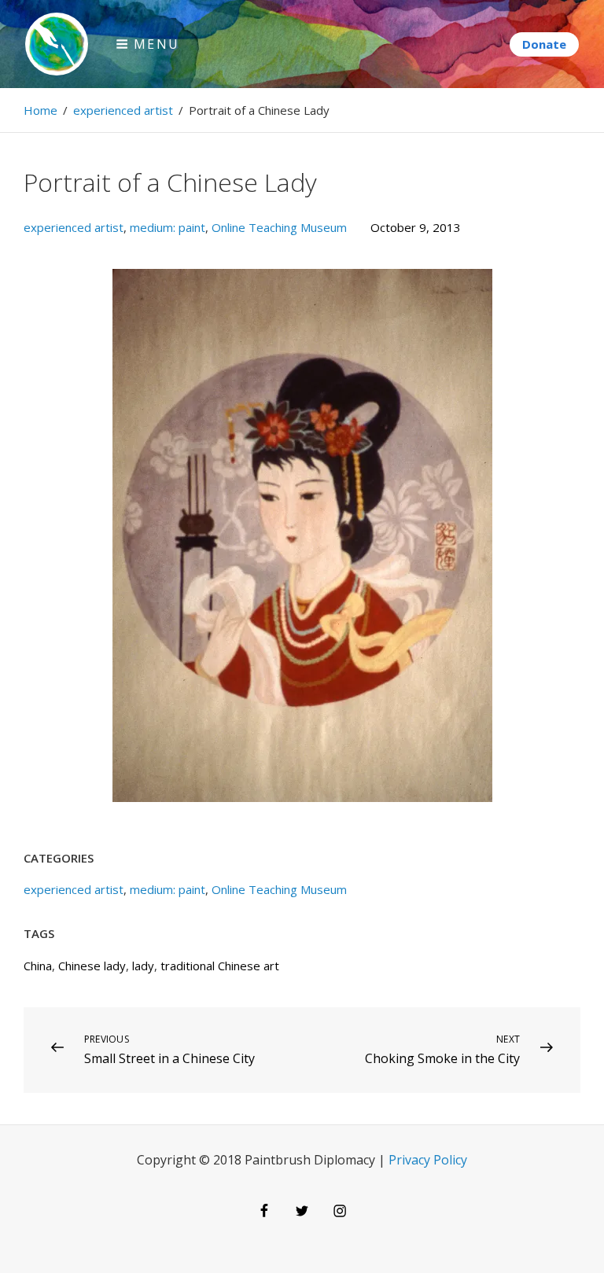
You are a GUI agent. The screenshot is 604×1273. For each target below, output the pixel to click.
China (38, 965)
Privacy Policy (428, 1159)
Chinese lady (92, 965)
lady (143, 965)
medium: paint (167, 227)
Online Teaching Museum (279, 227)
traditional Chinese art (219, 965)
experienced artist (123, 110)
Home (40, 110)
